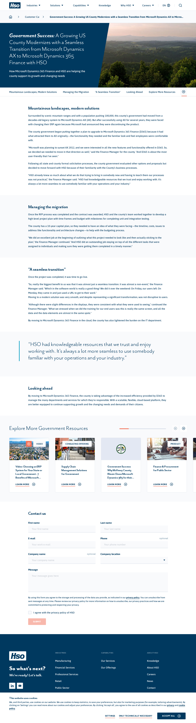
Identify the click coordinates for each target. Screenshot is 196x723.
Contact (151, 687)
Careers (151, 674)
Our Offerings (108, 667)
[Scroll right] (183, 92)
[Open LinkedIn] (12, 686)
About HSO (153, 667)
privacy (170, 705)
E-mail (31, 538)
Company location (110, 554)
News (150, 681)
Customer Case (33, 16)
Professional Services (66, 674)
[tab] (33, 92)
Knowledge (153, 660)
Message (33, 569)
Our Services (108, 660)
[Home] (15, 5)
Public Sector (62, 687)
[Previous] (175, 428)
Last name (106, 522)
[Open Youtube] (20, 686)
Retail (58, 681)
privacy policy (132, 597)
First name (34, 522)
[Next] (183, 428)
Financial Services (65, 667)
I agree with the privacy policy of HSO (54, 612)
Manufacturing (63, 660)
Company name (62, 554)
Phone (134, 538)
